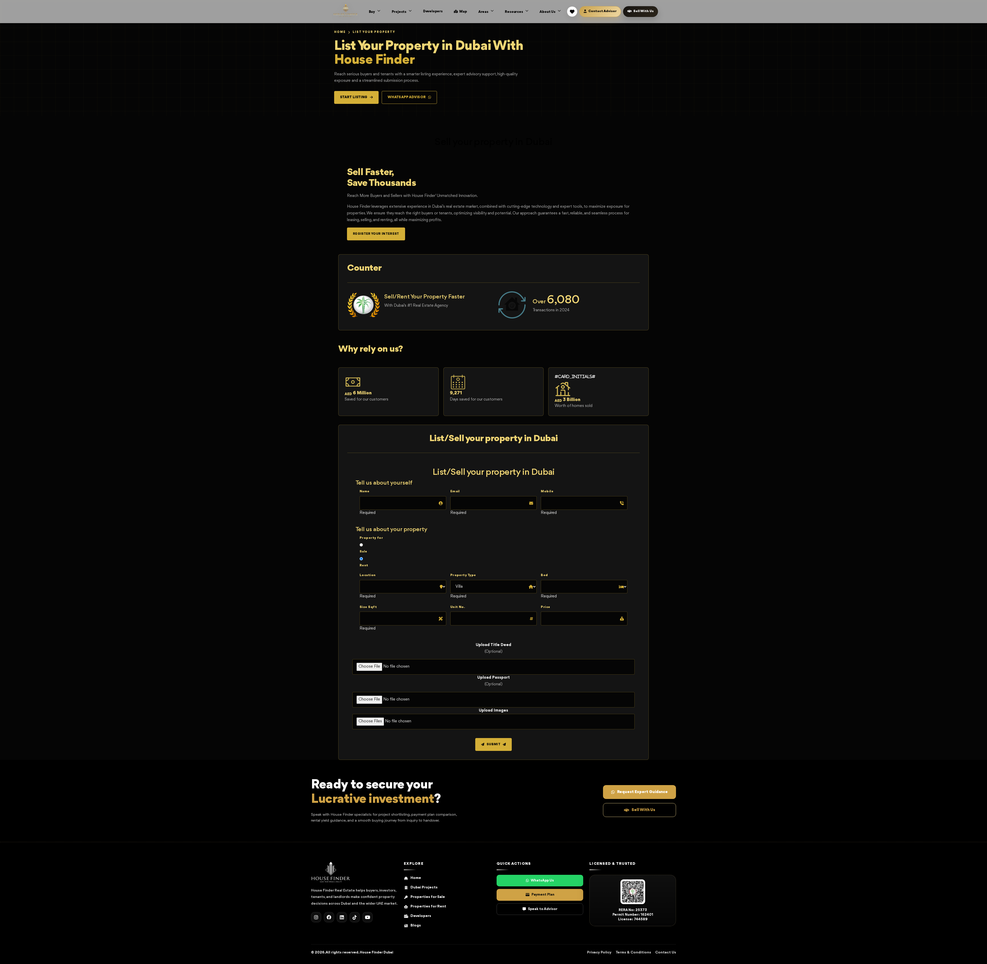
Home (340, 32)
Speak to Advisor (543, 909)
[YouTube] (367, 917)
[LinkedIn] (342, 917)
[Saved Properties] (572, 11)
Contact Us (665, 952)
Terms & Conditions (633, 952)
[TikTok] (355, 917)
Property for (371, 538)
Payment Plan (543, 894)
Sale (363, 551)
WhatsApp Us (542, 880)
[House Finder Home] (345, 10)
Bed (544, 575)
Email (455, 491)
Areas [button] (483, 12)
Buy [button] (372, 12)
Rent (364, 565)
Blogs (415, 925)
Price (545, 607)
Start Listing (354, 97)
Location (368, 575)
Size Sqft (368, 607)
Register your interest (376, 233)
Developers (433, 11)
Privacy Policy (599, 952)
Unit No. (457, 607)
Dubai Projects (423, 887)
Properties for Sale (427, 897)
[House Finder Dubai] (331, 872)
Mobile (547, 491)
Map (463, 11)
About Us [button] (548, 12)
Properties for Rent (428, 906)
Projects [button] (399, 12)
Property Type (463, 575)
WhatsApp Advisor (407, 97)
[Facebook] (329, 917)
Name (365, 491)
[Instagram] (316, 917)
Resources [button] (514, 12)
